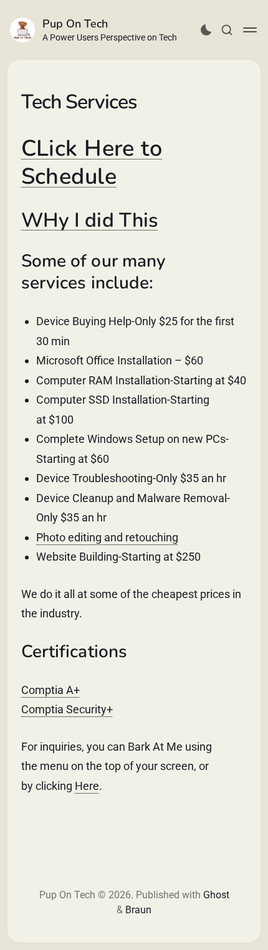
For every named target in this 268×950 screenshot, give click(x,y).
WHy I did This (89, 220)
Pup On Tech (75, 23)
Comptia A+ (50, 689)
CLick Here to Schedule (92, 162)
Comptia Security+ (67, 709)
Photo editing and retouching (107, 537)
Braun (138, 910)
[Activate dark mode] (206, 29)
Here (87, 785)
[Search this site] (227, 30)
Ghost (216, 895)
